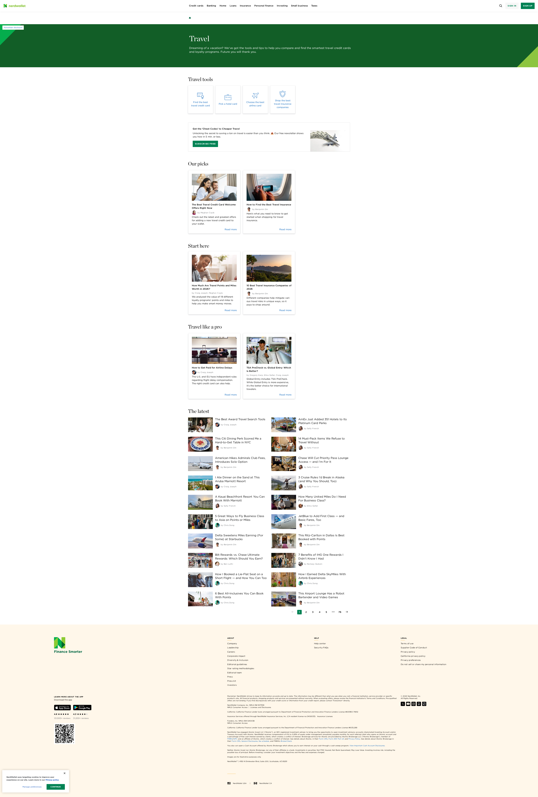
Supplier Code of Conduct (414, 647)
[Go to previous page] (292, 612)
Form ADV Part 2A (336, 739)
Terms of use (407, 643)
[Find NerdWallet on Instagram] (413, 705)
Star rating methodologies (240, 668)
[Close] (64, 773)
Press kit (231, 681)
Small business (299, 5)
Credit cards (196, 5)
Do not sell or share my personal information (423, 664)
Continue (55, 787)
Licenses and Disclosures (260, 707)
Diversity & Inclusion (237, 660)
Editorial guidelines (237, 664)
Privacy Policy (354, 739)
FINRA (230, 739)
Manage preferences (32, 787)
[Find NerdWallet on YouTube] (408, 705)
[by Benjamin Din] (217, 447)
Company (232, 643)
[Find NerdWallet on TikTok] (424, 705)
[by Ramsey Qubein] (300, 564)
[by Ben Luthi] (217, 564)
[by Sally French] (300, 428)
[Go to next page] (346, 612)
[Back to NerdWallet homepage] (190, 18)
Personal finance (263, 5)
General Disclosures (249, 741)
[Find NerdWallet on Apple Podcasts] (419, 705)
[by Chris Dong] (217, 525)
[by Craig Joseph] (217, 424)
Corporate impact (236, 656)
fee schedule (264, 741)
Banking (211, 5)
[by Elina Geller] (300, 506)
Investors (232, 685)
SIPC (235, 739)
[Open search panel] (501, 6)
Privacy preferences (411, 660)
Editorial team (234, 673)
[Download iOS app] (62, 708)
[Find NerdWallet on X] (403, 705)
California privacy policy (413, 656)
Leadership (233, 647)
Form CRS (323, 739)
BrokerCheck (286, 741)
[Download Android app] (82, 708)
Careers (231, 652)
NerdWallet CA (265, 783)
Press (230, 677)
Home (223, 5)
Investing (282, 5)
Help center (320, 643)
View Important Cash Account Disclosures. (367, 746)
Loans (233, 5)
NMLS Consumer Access (237, 707)
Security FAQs (321, 647)
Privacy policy (408, 652)
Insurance (245, 5)
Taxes (314, 5)
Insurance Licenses (325, 716)
